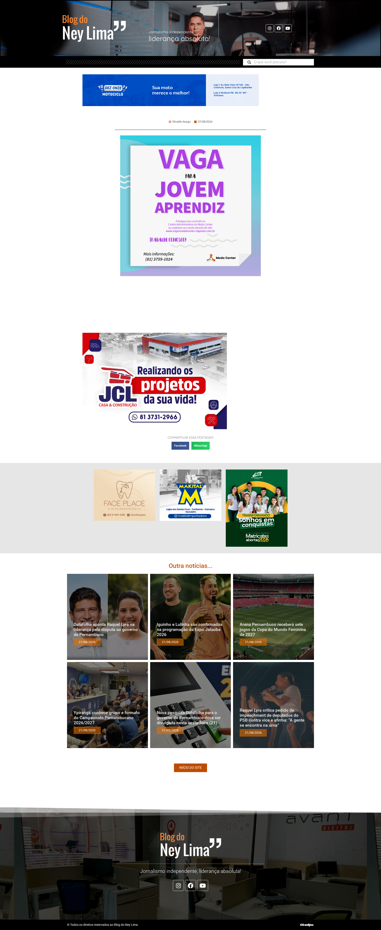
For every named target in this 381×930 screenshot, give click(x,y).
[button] (180, 446)
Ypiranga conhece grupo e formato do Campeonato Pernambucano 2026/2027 (107, 717)
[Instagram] (270, 28)
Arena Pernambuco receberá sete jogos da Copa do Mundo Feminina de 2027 (273, 629)
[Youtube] (288, 28)
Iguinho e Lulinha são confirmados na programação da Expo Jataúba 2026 (189, 629)
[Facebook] (279, 28)
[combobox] (278, 62)
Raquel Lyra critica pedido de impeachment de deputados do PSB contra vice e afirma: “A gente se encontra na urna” (272, 718)
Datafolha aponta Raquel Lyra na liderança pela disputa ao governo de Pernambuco (106, 629)
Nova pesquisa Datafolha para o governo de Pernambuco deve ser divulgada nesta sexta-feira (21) (189, 717)
